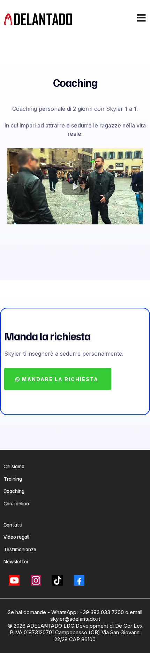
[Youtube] (14, 580)
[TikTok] (57, 580)
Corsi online (16, 503)
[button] (142, 18)
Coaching (13, 491)
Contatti (12, 524)
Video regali (16, 537)
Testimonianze (19, 549)
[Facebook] (79, 580)
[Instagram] (36, 580)
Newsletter (16, 561)
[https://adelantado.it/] (38, 19)
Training (12, 479)
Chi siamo (13, 466)
